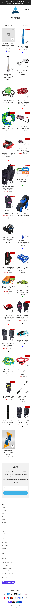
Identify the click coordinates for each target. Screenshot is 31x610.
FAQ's (3, 554)
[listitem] (15, 2)
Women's (4, 510)
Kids (3, 513)
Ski (2, 516)
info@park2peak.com (7, 562)
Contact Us (5, 545)
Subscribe (15, 493)
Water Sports (5, 525)
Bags (3, 531)
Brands (4, 533)
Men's (3, 507)
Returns (4, 551)
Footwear (4, 528)
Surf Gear (4, 522)
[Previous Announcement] (3, 3)
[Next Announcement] (28, 3)
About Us (4, 542)
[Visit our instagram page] (6, 577)
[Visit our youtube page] (9, 577)
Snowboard (5, 519)
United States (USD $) (14, 590)
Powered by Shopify (15, 605)
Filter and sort (8, 25)
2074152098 (5, 565)
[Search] (28, 10)
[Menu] (2, 10)
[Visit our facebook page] (2, 577)
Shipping (4, 548)
